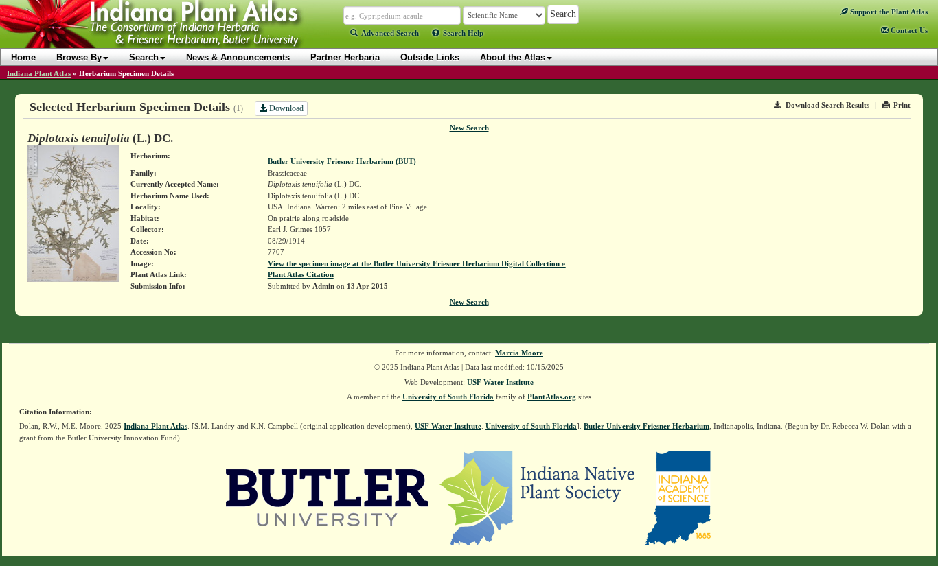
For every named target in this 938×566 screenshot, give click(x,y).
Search (144, 57)
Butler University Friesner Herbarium (646, 426)
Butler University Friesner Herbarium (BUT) (342, 161)
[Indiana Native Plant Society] (538, 497)
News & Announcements (238, 57)
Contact (908, 30)
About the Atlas (512, 57)
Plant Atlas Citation (301, 274)
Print (902, 105)
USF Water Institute (500, 382)
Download (285, 108)
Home (23, 57)
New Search (469, 127)
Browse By (79, 57)
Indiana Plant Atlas (39, 73)
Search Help (463, 33)
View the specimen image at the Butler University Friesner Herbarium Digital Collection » (417, 263)
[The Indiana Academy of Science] (678, 497)
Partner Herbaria (345, 57)
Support (888, 12)
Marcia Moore (519, 353)
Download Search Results (827, 105)
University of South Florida (448, 396)
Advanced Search (390, 33)
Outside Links (429, 57)
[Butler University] (328, 497)
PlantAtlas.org (551, 396)
